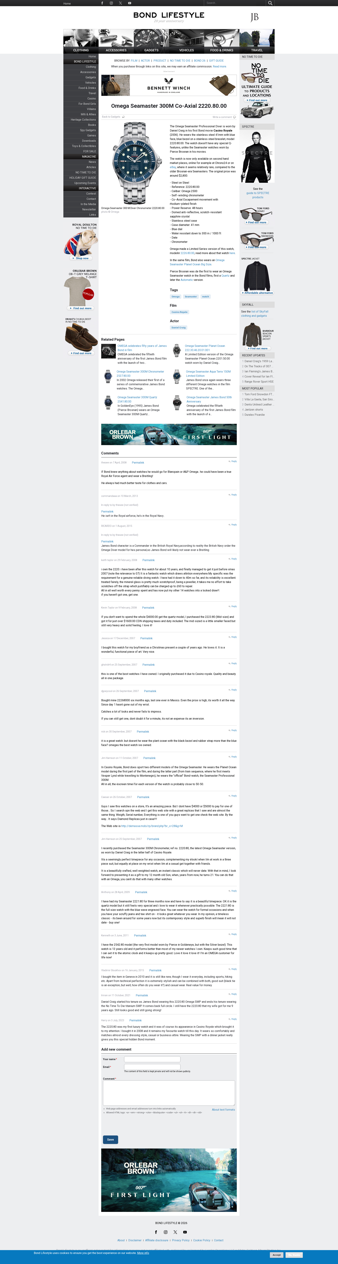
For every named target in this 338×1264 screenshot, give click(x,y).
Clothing (91, 66)
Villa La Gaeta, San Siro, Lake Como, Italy (269, 399)
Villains (91, 109)
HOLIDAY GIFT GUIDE (82, 177)
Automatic (187, 280)
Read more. (220, 66)
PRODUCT (160, 60)
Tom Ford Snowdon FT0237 (261, 394)
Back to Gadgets (111, 116)
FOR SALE (89, 151)
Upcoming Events (85, 183)
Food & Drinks (87, 88)
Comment (109, 1078)
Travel (92, 93)
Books (92, 125)
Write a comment (222, 117)
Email (106, 1067)
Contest (91, 193)
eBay (173, 167)
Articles (91, 167)
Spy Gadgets (88, 130)
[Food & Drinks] (221, 52)
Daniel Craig (179, 327)
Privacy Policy (181, 1240)
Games (91, 135)
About (121, 1240)
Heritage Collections (83, 119)
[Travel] (257, 52)
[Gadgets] (151, 52)
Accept (277, 1255)
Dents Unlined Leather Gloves (263, 404)
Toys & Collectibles (84, 146)
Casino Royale (179, 312)
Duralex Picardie (255, 414)
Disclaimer (135, 1240)
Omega (176, 296)
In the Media (88, 204)
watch (205, 296)
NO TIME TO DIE (86, 172)
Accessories (88, 72)
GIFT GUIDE (216, 60)
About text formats (223, 1109)
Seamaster (191, 296)
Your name (109, 1059)
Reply (234, 461)
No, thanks (294, 1255)
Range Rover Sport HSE (259, 381)
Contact (91, 199)
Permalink (138, 462)
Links (92, 214)
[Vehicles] (186, 52)
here (232, 253)
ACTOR (145, 60)
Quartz (225, 275)
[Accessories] (116, 52)
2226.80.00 (187, 253)
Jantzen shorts (254, 409)
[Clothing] (81, 52)
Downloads (89, 140)
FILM (134, 60)
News (92, 162)
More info (143, 1253)
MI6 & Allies (88, 114)
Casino (91, 98)
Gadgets (91, 77)
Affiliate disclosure (156, 1240)
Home (67, 3)
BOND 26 (199, 60)
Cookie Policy (201, 1240)
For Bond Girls (87, 103)
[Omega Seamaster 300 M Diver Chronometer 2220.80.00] (134, 204)
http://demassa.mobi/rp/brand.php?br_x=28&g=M (152, 826)
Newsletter (89, 209)
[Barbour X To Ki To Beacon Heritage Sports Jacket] (258, 350)
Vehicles (90, 82)
